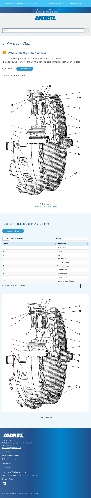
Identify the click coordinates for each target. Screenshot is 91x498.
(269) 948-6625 (52, 12)
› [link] (86, 286)
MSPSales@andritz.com (11, 448)
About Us (6, 452)
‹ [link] (74, 286)
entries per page (16, 238)
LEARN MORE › (76, 3)
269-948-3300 (8, 445)
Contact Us (25, 69)
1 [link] (78, 286)
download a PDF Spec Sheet (47, 58)
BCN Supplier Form (10, 459)
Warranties (6, 464)
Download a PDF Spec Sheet (45, 206)
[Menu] (86, 24)
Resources (6, 467)
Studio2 (36, 493)
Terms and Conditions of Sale (14, 472)
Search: (58, 238)
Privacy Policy (8, 479)
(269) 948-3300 (54, 10)
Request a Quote (13, 231)
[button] (88, 3)
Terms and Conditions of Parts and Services (20, 475)
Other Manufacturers (10, 455)
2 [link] (82, 286)
